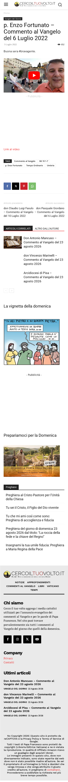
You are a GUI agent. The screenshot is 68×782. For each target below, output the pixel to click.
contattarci (53, 769)
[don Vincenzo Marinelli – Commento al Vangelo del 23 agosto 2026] (13, 259)
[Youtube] (37, 639)
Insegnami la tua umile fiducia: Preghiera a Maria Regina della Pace (35, 547)
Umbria (50, 165)
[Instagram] (17, 639)
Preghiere (11, 487)
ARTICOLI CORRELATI (18, 228)
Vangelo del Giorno (13, 18)
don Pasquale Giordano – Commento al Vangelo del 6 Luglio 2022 (49, 212)
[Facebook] (7, 186)
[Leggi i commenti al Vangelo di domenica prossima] (32, 476)
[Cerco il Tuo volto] (35, 4)
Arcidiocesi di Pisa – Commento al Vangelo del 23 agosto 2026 (43, 277)
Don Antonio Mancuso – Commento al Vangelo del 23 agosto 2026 (43, 242)
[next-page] (11, 290)
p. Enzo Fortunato (13, 165)
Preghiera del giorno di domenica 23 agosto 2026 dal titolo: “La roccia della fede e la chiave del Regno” (33, 533)
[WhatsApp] (32, 186)
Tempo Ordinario (34, 165)
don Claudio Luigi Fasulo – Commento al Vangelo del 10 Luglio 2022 (19, 212)
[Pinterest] (24, 186)
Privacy (8, 658)
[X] (15, 186)
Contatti (9, 662)
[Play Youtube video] (34, 75)
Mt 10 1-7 (43, 161)
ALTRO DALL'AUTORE (47, 228)
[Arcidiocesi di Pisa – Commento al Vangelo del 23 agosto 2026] (13, 277)
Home (7, 13)
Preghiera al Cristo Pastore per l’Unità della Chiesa (32, 497)
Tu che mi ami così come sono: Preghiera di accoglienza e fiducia (30, 518)
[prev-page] (6, 290)
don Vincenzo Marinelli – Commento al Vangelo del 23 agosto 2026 (43, 260)
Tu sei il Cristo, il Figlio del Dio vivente (32, 507)
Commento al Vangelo (24, 161)
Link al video (12, 149)
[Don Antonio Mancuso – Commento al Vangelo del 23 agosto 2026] (13, 242)
